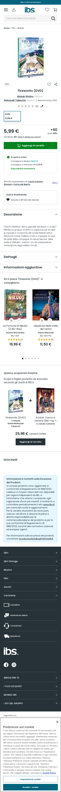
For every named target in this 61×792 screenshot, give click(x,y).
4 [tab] (32, 358)
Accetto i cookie (30, 787)
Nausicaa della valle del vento (46, 327)
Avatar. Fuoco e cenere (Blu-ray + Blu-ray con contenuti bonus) (45, 419)
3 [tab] (29, 358)
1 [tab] (29, 77)
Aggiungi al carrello (32, 145)
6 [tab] (38, 358)
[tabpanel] (30, 56)
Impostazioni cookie (30, 779)
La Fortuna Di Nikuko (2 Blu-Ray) (15, 327)
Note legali (10, 459)
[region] (30, 755)
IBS (15, 137)
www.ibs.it (49, 504)
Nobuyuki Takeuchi (15, 100)
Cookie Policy (49, 772)
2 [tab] (32, 77)
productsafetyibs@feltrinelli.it (36, 538)
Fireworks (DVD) (15, 417)
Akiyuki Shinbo (25, 96)
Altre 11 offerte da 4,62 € (29, 137)
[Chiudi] (57, 721)
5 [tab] (35, 358)
